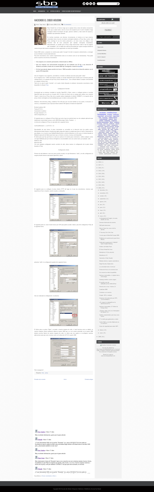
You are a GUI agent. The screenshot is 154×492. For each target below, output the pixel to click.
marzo (101, 216)
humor (111, 146)
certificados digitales (103, 138)
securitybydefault (101, 147)
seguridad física (101, 143)
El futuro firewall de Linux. (106, 249)
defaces (104, 152)
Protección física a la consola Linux (108, 269)
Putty (47, 85)
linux (43, 373)
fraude (107, 132)
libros (111, 122)
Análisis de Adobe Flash (105, 246)
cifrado (117, 123)
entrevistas (100, 126)
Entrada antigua (89, 379)
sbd (99, 139)
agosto (102, 201)
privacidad (108, 116)
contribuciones (112, 112)
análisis (108, 145)
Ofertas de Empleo (55, 11)
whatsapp (114, 130)
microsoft (104, 129)
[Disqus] (63, 405)
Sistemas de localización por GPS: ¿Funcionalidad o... (108, 298)
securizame (101, 153)
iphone (113, 128)
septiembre (103, 198)
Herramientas (41, 11)
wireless (107, 147)
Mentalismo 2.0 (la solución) (106, 252)
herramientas (101, 114)
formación (115, 139)
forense (110, 139)
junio (101, 207)
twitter (108, 125)
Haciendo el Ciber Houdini (47, 20)
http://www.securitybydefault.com (105, 349)
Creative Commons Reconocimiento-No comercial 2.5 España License (109, 351)
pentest (101, 120)
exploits (100, 133)
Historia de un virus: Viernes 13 (107, 286)
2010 (99, 185)
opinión (116, 129)
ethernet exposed (109, 126)
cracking (107, 140)
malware (116, 114)
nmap (116, 135)
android (111, 119)
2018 (99, 162)
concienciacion (101, 140)
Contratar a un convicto (105, 292)
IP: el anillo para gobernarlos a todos (108, 319)
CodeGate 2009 (103, 289)
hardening (107, 120)
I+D (47, 11)
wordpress (112, 147)
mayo (101, 210)
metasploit (111, 135)
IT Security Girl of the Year (106, 232)
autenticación (100, 136)
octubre (102, 196)
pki (108, 129)
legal (115, 146)
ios (99, 128)
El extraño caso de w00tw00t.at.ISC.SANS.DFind (107, 283)
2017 (99, 165)
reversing (99, 123)
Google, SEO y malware (105, 295)
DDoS (116, 132)
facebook (103, 128)
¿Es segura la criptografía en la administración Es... (107, 303)
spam (112, 129)
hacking (104, 117)
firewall (105, 142)
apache (107, 143)
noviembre (103, 193)
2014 (99, 173)
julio (101, 204)
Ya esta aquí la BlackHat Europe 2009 (109, 235)
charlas (109, 128)
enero (101, 333)
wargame (113, 149)
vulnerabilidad (103, 119)
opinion (110, 133)
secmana (102, 112)
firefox (105, 135)
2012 (99, 179)
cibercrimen (102, 132)
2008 (99, 336)
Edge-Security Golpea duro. (106, 263)
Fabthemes (81, 489)
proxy (46, 373)
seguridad (101, 116)
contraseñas (108, 136)
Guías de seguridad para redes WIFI (108, 326)
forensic (108, 152)
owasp (111, 132)
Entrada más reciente (39, 379)
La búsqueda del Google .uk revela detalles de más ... (108, 219)
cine (111, 138)
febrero (102, 330)
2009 (99, 188)
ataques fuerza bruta (109, 150)
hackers (105, 133)
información (113, 152)
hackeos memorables (103, 122)
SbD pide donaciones (104, 225)
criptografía (112, 140)
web (102, 139)
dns (117, 143)
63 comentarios (67, 24)
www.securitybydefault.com (108, 356)
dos (99, 142)
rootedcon (102, 130)
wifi (114, 133)
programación (107, 149)
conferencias (102, 125)
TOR (101, 150)
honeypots (115, 138)
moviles (101, 149)
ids (98, 149)
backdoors (116, 150)
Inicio (34, 11)
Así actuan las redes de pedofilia (107, 272)
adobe (104, 150)
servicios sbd (114, 153)
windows (116, 122)
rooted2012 (115, 142)
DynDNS (80, 66)
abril (101, 213)
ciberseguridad (113, 143)
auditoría (111, 123)
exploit (105, 139)
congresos (114, 120)
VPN (105, 145)
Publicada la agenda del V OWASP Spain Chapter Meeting (108, 243)
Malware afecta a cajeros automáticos (109, 261)
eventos (109, 114)
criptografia (114, 125)
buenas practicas (114, 145)
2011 (99, 182)
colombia (100, 152)
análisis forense (113, 117)
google (117, 126)
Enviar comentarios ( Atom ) (49, 476)
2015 (99, 170)
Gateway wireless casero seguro (107, 279)
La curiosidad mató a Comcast (107, 266)
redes (117, 152)
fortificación (102, 146)
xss (118, 136)
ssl (117, 128)
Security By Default (66, 489)
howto (107, 146)
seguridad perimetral (107, 153)
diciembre (102, 190)
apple (99, 129)
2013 (99, 176)
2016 (99, 167)
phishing (114, 136)
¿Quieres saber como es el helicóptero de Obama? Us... (109, 311)
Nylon (66, 79)
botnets (117, 147)
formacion (110, 142)
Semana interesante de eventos (107, 222)
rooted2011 (100, 145)
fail (101, 142)
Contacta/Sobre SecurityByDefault (71, 11)
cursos (117, 140)
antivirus (105, 123)
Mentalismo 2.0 (103, 255)
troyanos (108, 130)
